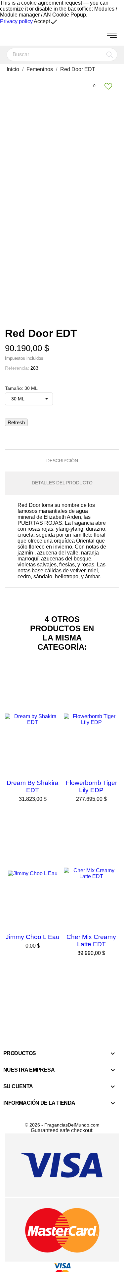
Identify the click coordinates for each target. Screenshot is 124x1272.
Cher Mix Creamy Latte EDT (91, 940)
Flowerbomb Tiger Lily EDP (91, 786)
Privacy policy (16, 21)
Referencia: (17, 368)
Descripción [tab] (62, 460)
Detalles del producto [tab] (62, 482)
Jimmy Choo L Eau (33, 936)
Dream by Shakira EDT (33, 786)
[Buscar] (109, 54)
